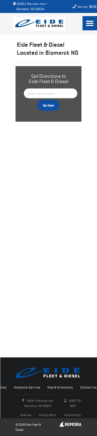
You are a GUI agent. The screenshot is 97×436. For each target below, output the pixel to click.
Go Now (48, 105)
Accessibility (72, 415)
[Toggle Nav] (90, 23)
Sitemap (25, 415)
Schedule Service (27, 387)
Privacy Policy (47, 415)
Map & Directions (60, 387)
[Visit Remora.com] (70, 426)
